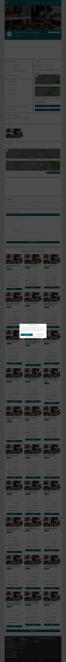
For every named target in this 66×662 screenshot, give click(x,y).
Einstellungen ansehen (39, 334)
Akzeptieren (27, 334)
